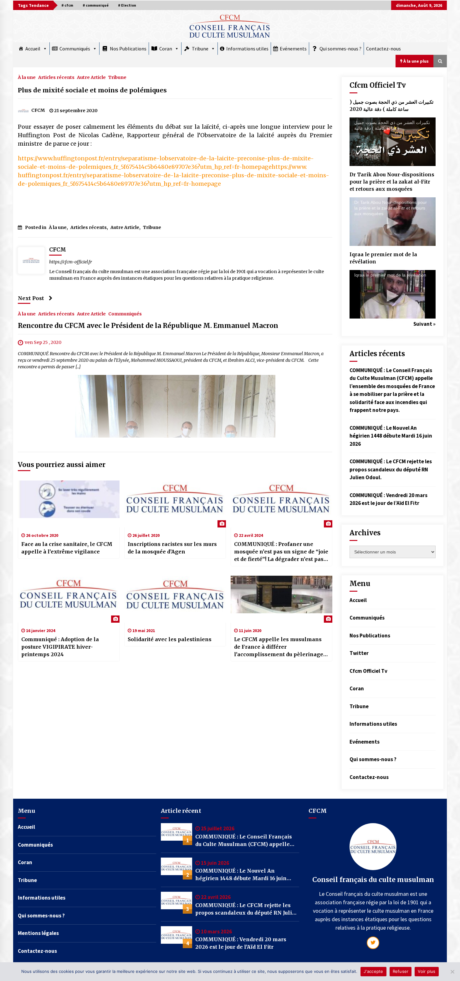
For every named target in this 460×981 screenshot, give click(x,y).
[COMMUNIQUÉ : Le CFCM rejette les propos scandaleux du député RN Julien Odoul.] (176, 903)
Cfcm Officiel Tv (368, 670)
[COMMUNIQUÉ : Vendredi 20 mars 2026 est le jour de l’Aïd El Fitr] (176, 937)
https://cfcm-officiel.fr (70, 262)
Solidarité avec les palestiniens (170, 639)
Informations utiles (247, 48)
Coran (165, 48)
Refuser (401, 971)
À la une (27, 77)
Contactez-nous (383, 48)
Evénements (293, 48)
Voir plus (426, 971)
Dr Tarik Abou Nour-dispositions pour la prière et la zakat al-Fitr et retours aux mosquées (392, 182)
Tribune (200, 48)
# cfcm (67, 5)
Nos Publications (128, 48)
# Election (127, 5)
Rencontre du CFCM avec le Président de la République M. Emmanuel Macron (148, 325)
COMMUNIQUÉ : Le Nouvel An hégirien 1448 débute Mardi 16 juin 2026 (391, 435)
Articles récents (56, 77)
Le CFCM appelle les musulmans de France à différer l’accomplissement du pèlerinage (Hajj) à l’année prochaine (278, 647)
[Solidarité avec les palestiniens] (175, 599)
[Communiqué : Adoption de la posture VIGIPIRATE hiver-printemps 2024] (69, 599)
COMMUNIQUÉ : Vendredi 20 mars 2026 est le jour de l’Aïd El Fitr (240, 943)
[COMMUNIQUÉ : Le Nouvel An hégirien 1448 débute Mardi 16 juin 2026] (176, 869)
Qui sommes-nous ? (340, 48)
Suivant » (424, 323)
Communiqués (74, 48)
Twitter (359, 653)
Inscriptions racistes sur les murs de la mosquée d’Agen (172, 548)
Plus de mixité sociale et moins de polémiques (92, 90)
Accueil (32, 48)
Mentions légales (38, 933)
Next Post (31, 298)
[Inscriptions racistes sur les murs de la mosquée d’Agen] (175, 503)
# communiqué (96, 5)
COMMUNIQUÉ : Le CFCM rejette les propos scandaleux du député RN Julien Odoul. (391, 469)
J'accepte (373, 971)
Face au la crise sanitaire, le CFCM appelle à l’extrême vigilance (66, 548)
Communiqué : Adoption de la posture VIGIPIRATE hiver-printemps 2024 (60, 646)
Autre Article (91, 77)
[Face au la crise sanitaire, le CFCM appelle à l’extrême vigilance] (69, 503)
